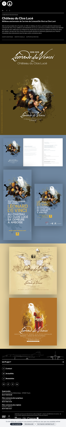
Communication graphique (10, 14)
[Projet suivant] (9, 10)
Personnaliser (29, 424)
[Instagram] (12, 384)
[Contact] (4, 384)
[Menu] (4, 3)
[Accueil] (9, 3)
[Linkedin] (17, 384)
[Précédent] (3, 10)
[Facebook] (8, 384)
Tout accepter (16, 424)
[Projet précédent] (6, 10)
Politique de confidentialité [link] (45, 424)
